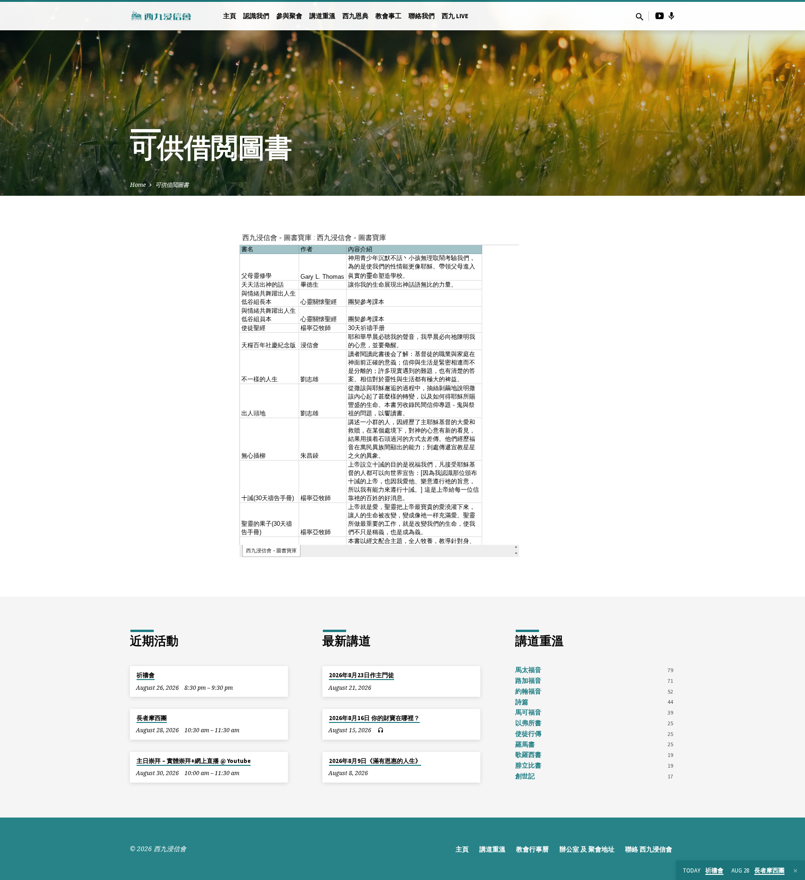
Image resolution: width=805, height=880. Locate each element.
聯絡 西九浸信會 (648, 849)
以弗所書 (528, 723)
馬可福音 (528, 712)
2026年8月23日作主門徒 (361, 675)
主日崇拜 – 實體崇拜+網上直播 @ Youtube (193, 761)
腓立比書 (528, 766)
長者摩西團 (151, 718)
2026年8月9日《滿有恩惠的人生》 (375, 761)
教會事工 (388, 16)
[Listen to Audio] (380, 730)
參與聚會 (289, 16)
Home (138, 185)
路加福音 (528, 681)
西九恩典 (355, 16)
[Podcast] (671, 15)
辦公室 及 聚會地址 (586, 849)
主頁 (229, 16)
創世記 (525, 776)
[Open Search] (639, 16)
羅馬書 (525, 745)
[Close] (795, 870)
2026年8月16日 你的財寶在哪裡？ (374, 718)
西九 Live (455, 16)
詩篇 (521, 702)
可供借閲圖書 (172, 185)
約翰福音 (528, 691)
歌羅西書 (528, 755)
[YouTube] (660, 15)
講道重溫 (322, 16)
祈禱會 (145, 675)
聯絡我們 (422, 16)
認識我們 (256, 16)
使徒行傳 (528, 734)
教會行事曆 (532, 849)
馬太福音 (528, 670)
